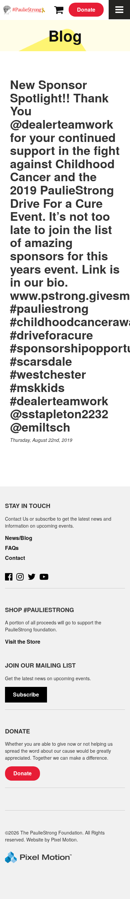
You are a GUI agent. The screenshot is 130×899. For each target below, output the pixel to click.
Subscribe (26, 694)
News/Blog (18, 538)
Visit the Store (22, 641)
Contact (15, 558)
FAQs (12, 548)
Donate (86, 9)
